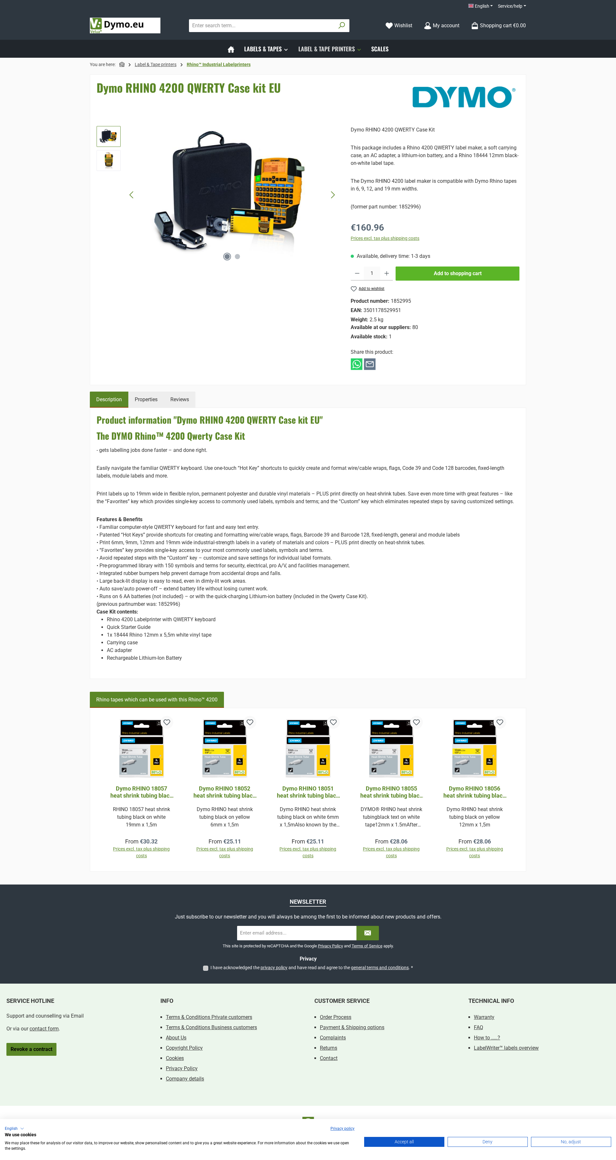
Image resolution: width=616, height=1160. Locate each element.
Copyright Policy (184, 1048)
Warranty (484, 1017)
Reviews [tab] (179, 399)
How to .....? (487, 1038)
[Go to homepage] (125, 25)
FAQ (478, 1027)
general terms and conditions (380, 967)
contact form (44, 1029)
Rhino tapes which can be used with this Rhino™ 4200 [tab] (157, 700)
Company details (185, 1079)
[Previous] (132, 194)
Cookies (175, 1058)
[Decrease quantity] (357, 274)
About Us (176, 1038)
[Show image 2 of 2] (237, 256)
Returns (328, 1048)
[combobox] (262, 25)
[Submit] (367, 933)
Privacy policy (342, 1128)
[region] (217, 195)
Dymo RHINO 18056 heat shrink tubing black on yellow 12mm (474, 792)
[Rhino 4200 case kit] (232, 195)
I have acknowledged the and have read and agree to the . (311, 967)
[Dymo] (464, 97)
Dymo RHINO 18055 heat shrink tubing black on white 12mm (391, 792)
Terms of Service (367, 946)
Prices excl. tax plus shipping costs (385, 238)
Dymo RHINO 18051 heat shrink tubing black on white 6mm (308, 792)
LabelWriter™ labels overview (506, 1048)
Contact (329, 1058)
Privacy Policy (330, 946)
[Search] (341, 25)
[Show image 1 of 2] (227, 256)
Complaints (333, 1038)
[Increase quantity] (386, 274)
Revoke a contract (31, 1049)
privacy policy (274, 967)
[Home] (231, 49)
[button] (14, 1128)
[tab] (109, 400)
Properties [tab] (146, 399)
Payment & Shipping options (352, 1027)
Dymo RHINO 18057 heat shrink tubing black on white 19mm (141, 792)
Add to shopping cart (458, 273)
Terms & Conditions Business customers (211, 1027)
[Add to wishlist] (166, 722)
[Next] (333, 194)
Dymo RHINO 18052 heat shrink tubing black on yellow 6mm (224, 792)
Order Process (335, 1017)
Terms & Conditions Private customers (209, 1017)
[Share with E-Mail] (370, 364)
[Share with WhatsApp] (356, 364)
